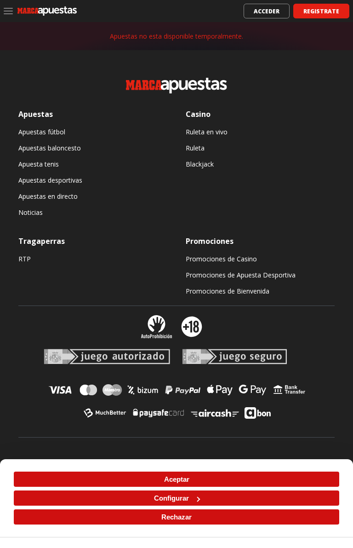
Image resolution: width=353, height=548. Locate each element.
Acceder (266, 11)
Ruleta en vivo (207, 131)
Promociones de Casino (221, 258)
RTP (24, 258)
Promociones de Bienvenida (227, 291)
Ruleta (195, 148)
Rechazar (176, 517)
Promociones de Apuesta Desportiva (241, 275)
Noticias (30, 212)
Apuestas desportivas (50, 180)
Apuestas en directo (48, 196)
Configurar (171, 498)
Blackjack (200, 164)
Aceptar (176, 479)
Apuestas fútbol (41, 131)
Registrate (321, 11)
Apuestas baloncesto (49, 148)
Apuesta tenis (38, 164)
